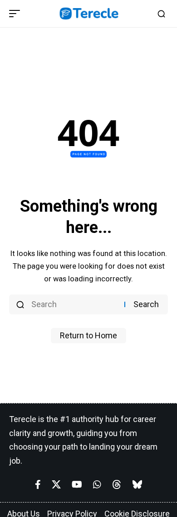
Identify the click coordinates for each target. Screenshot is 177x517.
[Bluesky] (137, 484)
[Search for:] (74, 304)
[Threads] (116, 484)
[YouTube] (76, 484)
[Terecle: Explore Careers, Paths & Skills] (88, 13)
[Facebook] (38, 484)
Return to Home (88, 335)
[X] (56, 484)
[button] (17, 13)
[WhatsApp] (97, 484)
